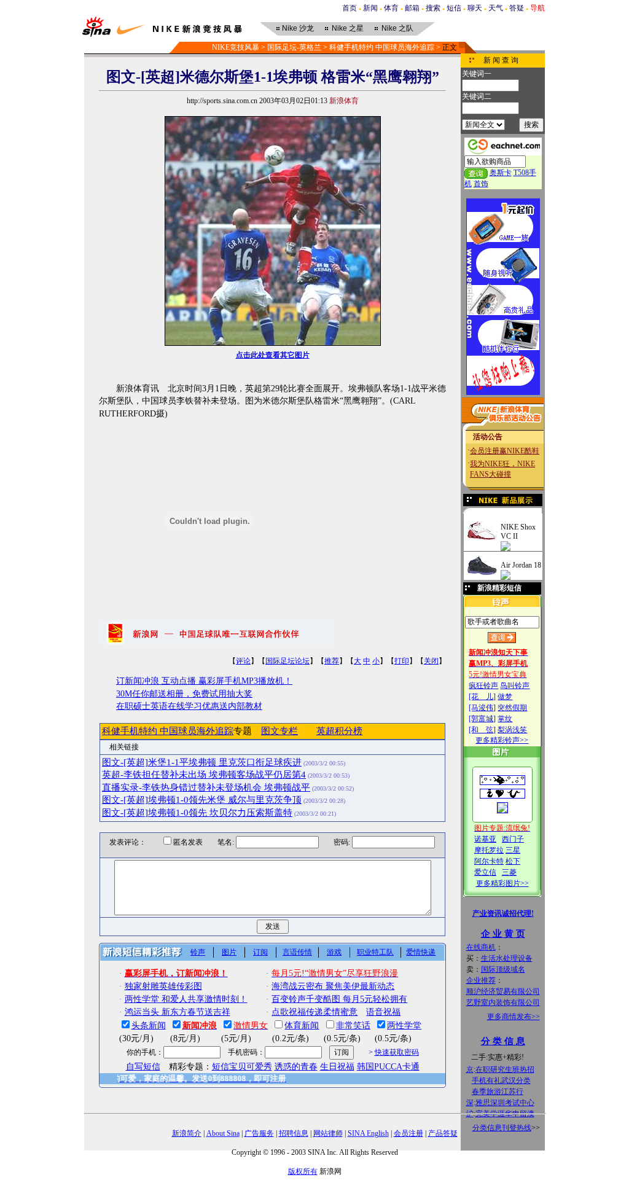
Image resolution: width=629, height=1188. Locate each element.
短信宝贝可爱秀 (242, 1066)
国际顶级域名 (503, 969)
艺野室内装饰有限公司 (503, 1002)
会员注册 (408, 1133)
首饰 (481, 183)
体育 (391, 8)
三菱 (509, 872)
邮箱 (412, 8)
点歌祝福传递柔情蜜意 (314, 1012)
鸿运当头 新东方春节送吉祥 (177, 1012)
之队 (397, 28)
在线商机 (481, 947)
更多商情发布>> (513, 1016)
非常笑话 (353, 1025)
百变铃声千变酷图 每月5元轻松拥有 (339, 999)
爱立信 (485, 872)
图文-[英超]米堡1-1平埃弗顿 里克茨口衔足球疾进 (202, 762)
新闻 (370, 8)
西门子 (513, 839)
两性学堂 (404, 1025)
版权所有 (303, 1171)
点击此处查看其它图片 (273, 355)
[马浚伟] (482, 707)
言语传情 (297, 952)
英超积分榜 (339, 731)
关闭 (431, 661)
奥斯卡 (501, 172)
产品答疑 (443, 1133)
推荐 (331, 661)
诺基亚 (485, 839)
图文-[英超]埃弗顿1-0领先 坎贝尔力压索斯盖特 (197, 813)
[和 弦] (482, 729)
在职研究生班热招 (504, 1069)
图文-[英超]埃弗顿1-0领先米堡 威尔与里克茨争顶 (202, 800)
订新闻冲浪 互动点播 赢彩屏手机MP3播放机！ (204, 681)
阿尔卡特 (489, 861)
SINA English (368, 1133)
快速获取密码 (397, 1052)
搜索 (433, 8)
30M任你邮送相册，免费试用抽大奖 (184, 693)
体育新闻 (301, 1025)
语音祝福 (383, 1012)
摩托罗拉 (489, 850)
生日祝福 (337, 1066)
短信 (454, 8)
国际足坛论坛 (287, 661)
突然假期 (512, 707)
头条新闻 (148, 1025)
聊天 (474, 8)
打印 (401, 661)
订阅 (260, 952)
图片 (229, 952)
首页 (349, 8)
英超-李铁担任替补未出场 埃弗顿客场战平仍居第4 (204, 775)
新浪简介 (186, 1133)
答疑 (516, 8)
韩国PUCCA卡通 (388, 1066)
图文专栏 (279, 731)
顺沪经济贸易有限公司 (503, 991)
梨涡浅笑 (512, 729)
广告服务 (259, 1133)
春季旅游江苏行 (497, 1091)
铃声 (197, 952)
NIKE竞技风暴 (235, 47)
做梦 (505, 696)
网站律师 (328, 1133)
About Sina (223, 1133)
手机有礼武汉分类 (501, 1080)
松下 (513, 861)
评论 (243, 661)
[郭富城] (482, 718)
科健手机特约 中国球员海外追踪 (381, 47)
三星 (513, 850)
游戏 (334, 952)
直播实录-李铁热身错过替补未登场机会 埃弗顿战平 (206, 787)
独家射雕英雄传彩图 (163, 986)
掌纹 (505, 718)
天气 (495, 8)
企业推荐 (481, 980)
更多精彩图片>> (502, 883)
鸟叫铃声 (514, 685)
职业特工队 (375, 952)
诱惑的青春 (296, 1066)
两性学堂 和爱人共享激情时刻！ (186, 999)
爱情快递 (421, 952)
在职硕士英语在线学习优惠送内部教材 (189, 706)
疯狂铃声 (483, 685)
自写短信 (143, 1066)
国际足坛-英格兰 (294, 47)
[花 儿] (482, 696)
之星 (348, 28)
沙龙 (298, 28)
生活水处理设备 (507, 958)
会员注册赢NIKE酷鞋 (504, 451)
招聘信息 (293, 1133)
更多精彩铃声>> (501, 740)
